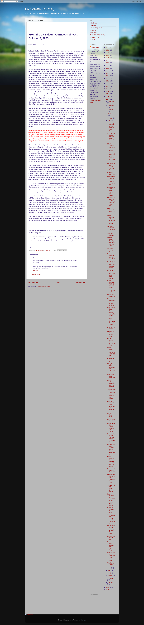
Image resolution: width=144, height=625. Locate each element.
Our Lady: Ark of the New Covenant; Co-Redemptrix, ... (111, 406)
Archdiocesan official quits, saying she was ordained (111, 191)
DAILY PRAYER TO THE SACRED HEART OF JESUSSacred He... (111, 286)
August (110, 118)
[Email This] (58, 250)
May (109, 570)
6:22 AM (35, 270)
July (109, 120)
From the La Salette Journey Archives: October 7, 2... (111, 438)
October (110, 109)
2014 (108, 78)
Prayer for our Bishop (111, 295)
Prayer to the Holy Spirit (111, 420)
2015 (108, 76)
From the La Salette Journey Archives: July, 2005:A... (111, 427)
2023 (108, 55)
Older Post (80, 282)
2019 (108, 65)
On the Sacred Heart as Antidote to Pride (111, 342)
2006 (108, 99)
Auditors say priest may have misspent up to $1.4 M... (111, 157)
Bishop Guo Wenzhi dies (111, 537)
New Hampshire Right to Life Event (111, 211)
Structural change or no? (111, 250)
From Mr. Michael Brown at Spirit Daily (111, 256)
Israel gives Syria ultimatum (111, 376)
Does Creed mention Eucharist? (111, 470)
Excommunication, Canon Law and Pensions (111, 167)
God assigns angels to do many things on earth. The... (111, 127)
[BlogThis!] (60, 250)
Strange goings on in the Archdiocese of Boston (111, 219)
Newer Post (33, 282)
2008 (108, 94)
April (109, 573)
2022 (108, 57)
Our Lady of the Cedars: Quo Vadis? (111, 488)
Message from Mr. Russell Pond (110, 510)
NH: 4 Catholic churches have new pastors (111, 147)
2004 (108, 590)
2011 (108, 86)
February (111, 578)
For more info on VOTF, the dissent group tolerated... (111, 274)
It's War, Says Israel (109, 415)
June (109, 568)
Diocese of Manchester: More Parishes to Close (111, 302)
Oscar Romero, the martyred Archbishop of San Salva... (111, 461)
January (110, 582)
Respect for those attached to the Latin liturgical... (111, 546)
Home (57, 282)
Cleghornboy (39, 250)
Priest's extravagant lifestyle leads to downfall (111, 383)
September (111, 114)
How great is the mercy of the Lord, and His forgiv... (111, 478)
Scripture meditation (111, 234)
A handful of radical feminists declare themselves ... (111, 137)
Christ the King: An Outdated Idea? (111, 228)
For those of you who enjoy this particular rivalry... (111, 264)
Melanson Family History (97, 34)
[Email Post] (54, 250)
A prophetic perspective (111, 360)
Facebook (93, 25)
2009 (108, 91)
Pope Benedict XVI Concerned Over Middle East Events (111, 499)
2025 (108, 50)
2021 (108, 60)
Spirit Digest (93, 23)
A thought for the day (111, 328)
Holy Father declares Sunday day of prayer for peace (111, 311)
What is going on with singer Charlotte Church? (111, 321)
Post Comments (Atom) (44, 286)
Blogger (83, 620)
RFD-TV (92, 39)
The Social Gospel (110, 563)
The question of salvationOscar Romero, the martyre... (111, 393)
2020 (108, 63)
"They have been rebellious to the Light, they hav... (111, 368)
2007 (108, 96)
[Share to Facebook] (64, 250)
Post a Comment (36, 274)
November (111, 105)
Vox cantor (93, 30)
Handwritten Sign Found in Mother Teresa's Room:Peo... (111, 449)
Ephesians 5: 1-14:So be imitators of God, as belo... (111, 180)
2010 (108, 89)
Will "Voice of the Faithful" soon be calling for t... (111, 519)
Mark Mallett (93, 32)
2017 (108, 70)
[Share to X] (62, 250)
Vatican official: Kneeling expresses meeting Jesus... (111, 241)
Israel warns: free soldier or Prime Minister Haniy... (111, 556)
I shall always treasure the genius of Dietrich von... (111, 351)
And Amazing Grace (96, 27)
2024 (108, 52)
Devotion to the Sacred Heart (110, 334)
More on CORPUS (111, 173)
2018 (108, 68)
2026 (108, 47)
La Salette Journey (39, 9)
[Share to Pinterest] (66, 250)
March (110, 575)
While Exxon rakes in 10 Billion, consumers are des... (111, 201)
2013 (108, 81)
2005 (108, 587)
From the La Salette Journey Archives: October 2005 (111, 529)
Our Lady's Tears (95, 37)
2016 (108, 73)
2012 (108, 83)
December (111, 101)
